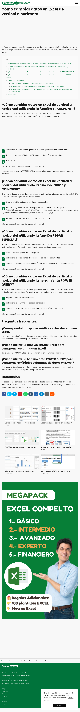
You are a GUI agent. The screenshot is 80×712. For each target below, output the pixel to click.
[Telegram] (41, 394)
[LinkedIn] (36, 394)
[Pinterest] (20, 394)
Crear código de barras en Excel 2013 (14, 678)
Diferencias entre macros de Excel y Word (15, 683)
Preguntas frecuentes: (16, 80)
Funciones (5, 694)
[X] (14, 394)
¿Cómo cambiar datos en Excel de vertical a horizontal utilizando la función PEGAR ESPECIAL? (41, 72)
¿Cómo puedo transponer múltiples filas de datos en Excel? (32, 83)
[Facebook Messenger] (9, 394)
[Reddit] (52, 394)
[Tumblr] (30, 394)
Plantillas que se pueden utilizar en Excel (15, 680)
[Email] (46, 394)
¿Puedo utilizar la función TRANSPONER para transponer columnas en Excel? (38, 86)
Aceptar (60, 705)
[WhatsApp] (25, 394)
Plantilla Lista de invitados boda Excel (14, 673)
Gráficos (4, 696)
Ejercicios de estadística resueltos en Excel (16, 675)
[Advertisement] (40, 31)
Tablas (4, 704)
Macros (4, 699)
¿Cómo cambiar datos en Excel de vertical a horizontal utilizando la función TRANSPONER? (39, 64)
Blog (3, 689)
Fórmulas (5, 691)
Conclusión (12, 95)
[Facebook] (4, 394)
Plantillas (4, 701)
